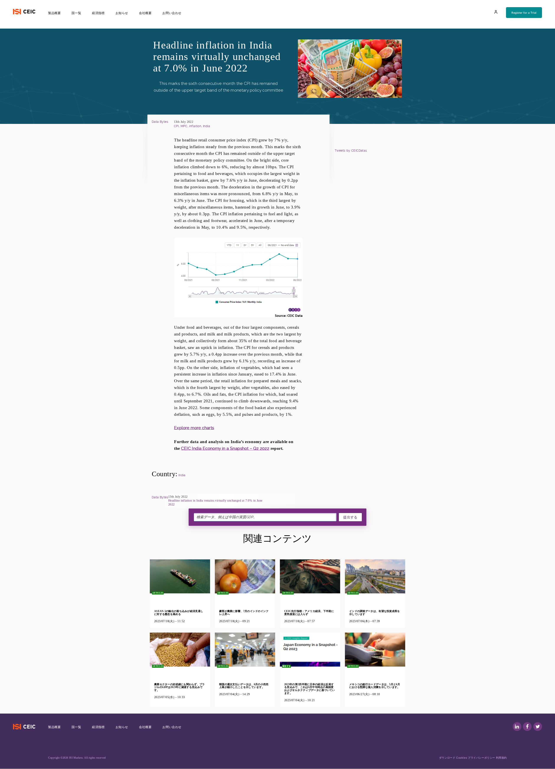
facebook (527, 726)
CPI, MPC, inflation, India (192, 126)
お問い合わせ (171, 13)
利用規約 (501, 757)
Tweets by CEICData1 (351, 150)
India (182, 475)
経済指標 (98, 13)
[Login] (495, 12)
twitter (537, 726)
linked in (517, 726)
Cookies (461, 757)
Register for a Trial (524, 12)
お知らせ (122, 13)
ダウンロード (447, 757)
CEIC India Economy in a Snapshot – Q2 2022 (225, 448)
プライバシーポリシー (482, 757)
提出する (350, 517)
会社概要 (145, 13)
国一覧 (76, 13)
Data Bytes (160, 121)
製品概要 (54, 13)
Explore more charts (194, 427)
